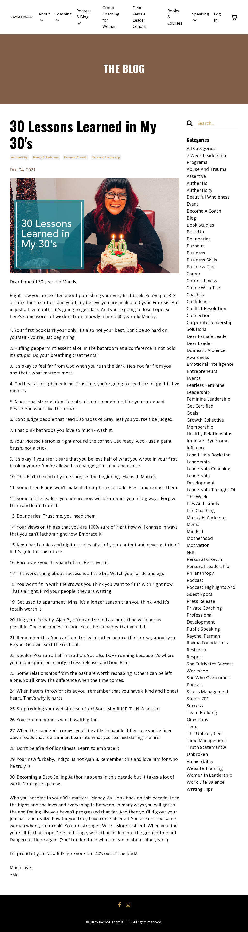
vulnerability (200, 761)
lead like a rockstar (208, 455)
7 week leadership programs (206, 158)
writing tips (200, 789)
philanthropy (200, 573)
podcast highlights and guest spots (211, 590)
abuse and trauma (206, 169)
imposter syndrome (207, 441)
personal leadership (106, 157)
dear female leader (207, 336)
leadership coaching (208, 468)
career (194, 273)
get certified (200, 406)
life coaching (201, 510)
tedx (192, 726)
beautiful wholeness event (208, 200)
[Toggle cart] (234, 17)
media (193, 524)
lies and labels (203, 503)
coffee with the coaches (203, 291)
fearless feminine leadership (205, 388)
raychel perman (203, 636)
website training (205, 768)
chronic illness (202, 280)
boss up (195, 232)
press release (201, 601)
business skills (202, 260)
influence (196, 448)
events (194, 378)
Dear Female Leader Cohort (139, 17)
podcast (195, 580)
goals (192, 413)
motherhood (200, 538)
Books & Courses (174, 17)
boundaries (198, 239)
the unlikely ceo (204, 733)
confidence (198, 301)
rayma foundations (207, 643)
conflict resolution (206, 308)
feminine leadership (208, 399)
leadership (198, 462)
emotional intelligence (210, 364)
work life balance (205, 782)
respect (195, 657)
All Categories (201, 148)
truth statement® (206, 747)
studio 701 (198, 698)
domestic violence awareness (206, 353)
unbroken (197, 754)
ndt (191, 552)
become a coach (204, 211)
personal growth (75, 157)
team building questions (202, 715)
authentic (197, 183)
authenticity (19, 157)
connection (198, 315)
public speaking (203, 629)
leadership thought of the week (211, 493)
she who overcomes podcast (208, 681)
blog (191, 218)
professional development (201, 618)
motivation (198, 545)
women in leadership (209, 775)
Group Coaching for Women (110, 17)
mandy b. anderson (46, 157)
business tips (201, 266)
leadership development (201, 479)
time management (206, 740)
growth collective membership (205, 423)
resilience (197, 650)
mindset (195, 531)
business (196, 253)
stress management (208, 691)
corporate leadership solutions (210, 326)
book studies (200, 225)
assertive (196, 176)
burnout (195, 246)
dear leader (199, 343)
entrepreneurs (202, 371)
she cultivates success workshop (210, 667)
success (195, 705)
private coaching (204, 608)
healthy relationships (209, 434)
